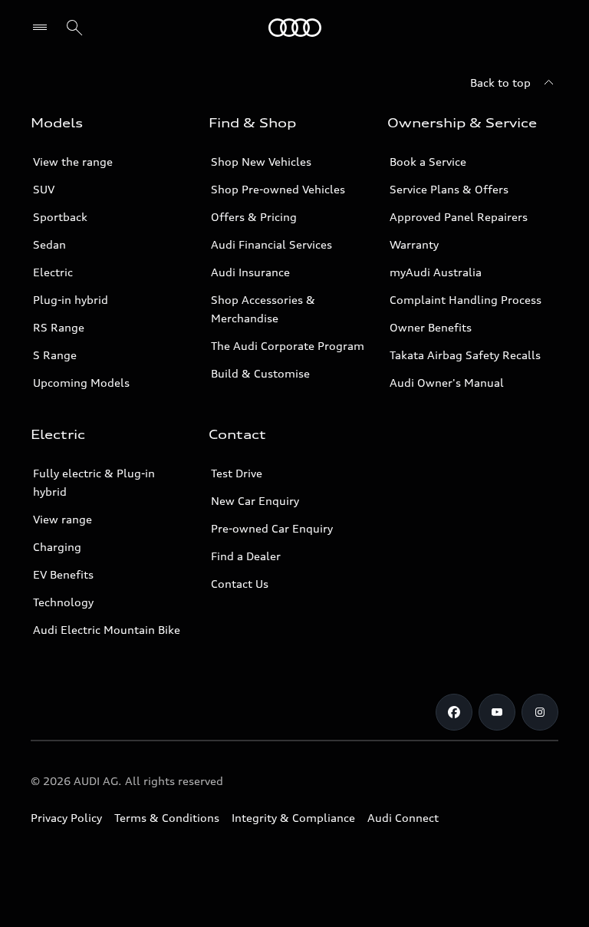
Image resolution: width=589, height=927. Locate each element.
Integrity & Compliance (293, 817)
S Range (55, 354)
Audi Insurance (250, 272)
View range (62, 519)
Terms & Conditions (166, 817)
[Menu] (294, 27)
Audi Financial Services (271, 244)
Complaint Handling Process (465, 299)
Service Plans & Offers (449, 189)
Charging (57, 546)
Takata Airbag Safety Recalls (465, 354)
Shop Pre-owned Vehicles (278, 189)
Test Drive (236, 473)
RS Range (58, 327)
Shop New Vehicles (261, 161)
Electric (53, 272)
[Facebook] (454, 712)
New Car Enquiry (255, 500)
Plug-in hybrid (70, 299)
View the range (73, 161)
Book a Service (428, 161)
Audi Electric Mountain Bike (106, 629)
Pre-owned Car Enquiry (272, 528)
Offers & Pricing (254, 216)
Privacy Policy (66, 817)
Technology (63, 602)
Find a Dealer (246, 555)
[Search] (74, 27)
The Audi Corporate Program (287, 345)
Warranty (414, 244)
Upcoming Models (81, 382)
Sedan (49, 244)
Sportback (60, 216)
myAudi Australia (436, 272)
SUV (43, 189)
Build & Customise (260, 373)
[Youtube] (497, 712)
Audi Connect (403, 817)
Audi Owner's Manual (447, 382)
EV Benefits (63, 574)
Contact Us (239, 583)
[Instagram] (540, 712)
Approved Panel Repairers (459, 216)
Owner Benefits (431, 327)
